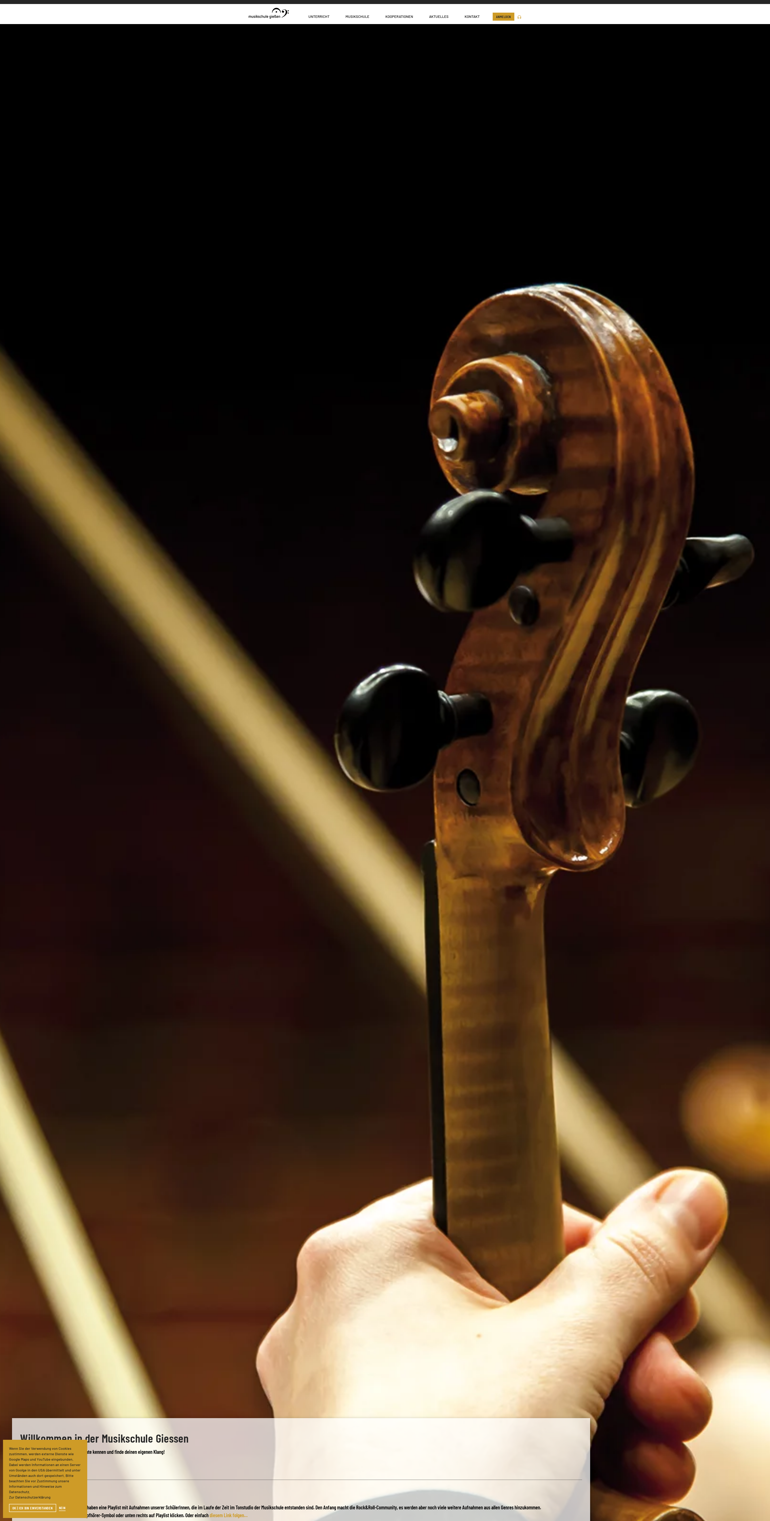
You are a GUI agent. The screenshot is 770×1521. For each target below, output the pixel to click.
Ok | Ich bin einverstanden (32, 1508)
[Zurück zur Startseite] (269, 14)
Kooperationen (399, 16)
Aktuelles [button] (439, 16)
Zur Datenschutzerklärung (30, 1497)
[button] (519, 16)
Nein (62, 1508)
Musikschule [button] (357, 16)
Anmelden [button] (503, 16)
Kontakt (472, 16)
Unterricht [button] (318, 16)
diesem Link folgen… (229, 1515)
